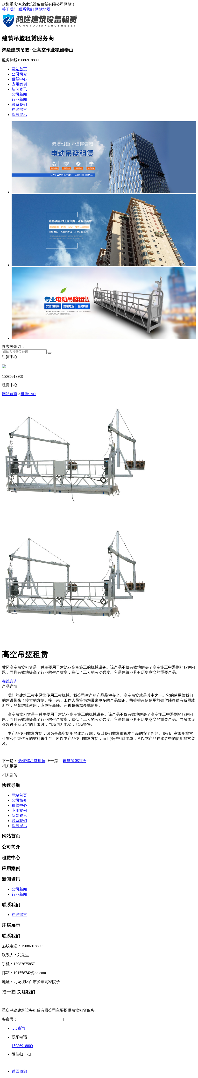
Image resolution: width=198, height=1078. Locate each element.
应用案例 (19, 84)
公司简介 (19, 74)
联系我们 (26, 9)
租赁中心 (19, 79)
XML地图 (97, 1019)
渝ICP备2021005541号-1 (37, 1019)
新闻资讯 (19, 89)
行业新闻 (19, 99)
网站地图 (42, 9)
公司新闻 (19, 94)
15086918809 (22, 1046)
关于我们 (9, 9)
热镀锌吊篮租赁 (31, 761)
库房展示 (19, 115)
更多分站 (117, 1019)
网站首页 (19, 69)
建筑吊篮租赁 (74, 761)
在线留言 (19, 109)
